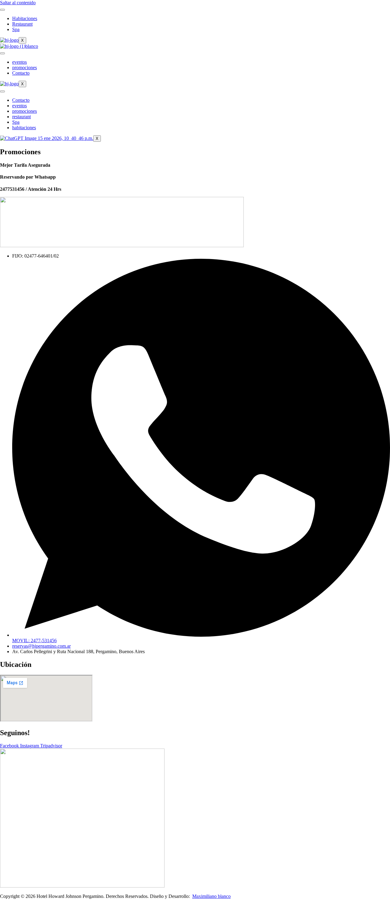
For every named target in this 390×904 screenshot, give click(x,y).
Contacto (21, 73)
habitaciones (24, 127)
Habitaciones (24, 18)
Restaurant (22, 24)
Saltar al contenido (18, 2)
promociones (24, 67)
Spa (16, 29)
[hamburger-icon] (2, 10)
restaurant (21, 116)
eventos (19, 62)
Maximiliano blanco (211, 896)
